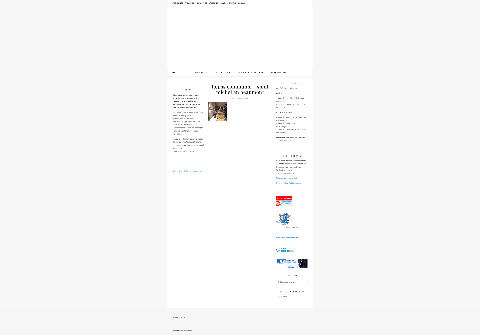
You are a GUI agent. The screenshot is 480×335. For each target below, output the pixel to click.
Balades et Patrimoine (207, 3)
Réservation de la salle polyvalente (187, 171)
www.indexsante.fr (285, 173)
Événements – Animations (184, 3)
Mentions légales (179, 317)
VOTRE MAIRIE (223, 72)
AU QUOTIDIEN (278, 72)
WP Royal (188, 330)
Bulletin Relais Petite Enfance (288, 183)
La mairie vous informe (250, 72)
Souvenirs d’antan (228, 3)
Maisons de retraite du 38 (287, 178)
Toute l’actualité (202, 72)
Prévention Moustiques (287, 237)
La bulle (242, 3)
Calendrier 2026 (285, 140)
